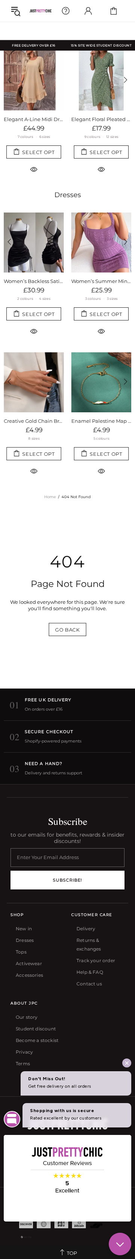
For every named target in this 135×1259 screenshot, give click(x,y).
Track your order (95, 960)
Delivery (85, 928)
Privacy (24, 1052)
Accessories (29, 975)
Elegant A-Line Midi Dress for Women (34, 119)
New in (24, 928)
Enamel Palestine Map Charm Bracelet (101, 421)
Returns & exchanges (88, 944)
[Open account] (88, 11)
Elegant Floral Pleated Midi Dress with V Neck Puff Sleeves (101, 119)
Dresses (67, 195)
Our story (27, 1017)
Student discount (36, 1028)
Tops (21, 952)
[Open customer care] (65, 11)
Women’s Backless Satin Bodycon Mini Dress (34, 281)
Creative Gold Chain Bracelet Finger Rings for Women (34, 421)
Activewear (29, 963)
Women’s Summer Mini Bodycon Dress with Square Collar (101, 281)
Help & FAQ (89, 972)
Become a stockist (37, 1040)
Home (50, 496)
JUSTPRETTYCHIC (40, 10)
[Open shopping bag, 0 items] (113, 11)
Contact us (89, 984)
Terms (23, 1063)
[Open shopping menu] (16, 11)
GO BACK (67, 630)
